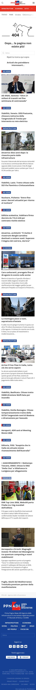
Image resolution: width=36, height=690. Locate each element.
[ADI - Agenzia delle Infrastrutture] (18, 606)
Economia (19, 8)
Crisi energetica (28, 15)
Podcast (25, 657)
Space (32, 626)
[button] (2, 3)
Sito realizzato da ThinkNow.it (25, 689)
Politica (14, 626)
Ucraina (18, 15)
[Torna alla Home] (18, 3)
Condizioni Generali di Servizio (18, 678)
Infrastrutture (7, 8)
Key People (12, 629)
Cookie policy (24, 681)
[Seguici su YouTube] (25, 646)
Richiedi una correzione (10, 684)
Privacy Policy (12, 681)
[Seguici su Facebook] (10, 646)
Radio (12, 657)
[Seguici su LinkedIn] (21, 646)
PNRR (11, 15)
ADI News (6, 71)
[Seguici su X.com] (18, 646)
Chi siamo (24, 684)
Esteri (27, 8)
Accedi (32, 684)
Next (24, 626)
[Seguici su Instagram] (14, 646)
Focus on (7, 478)
